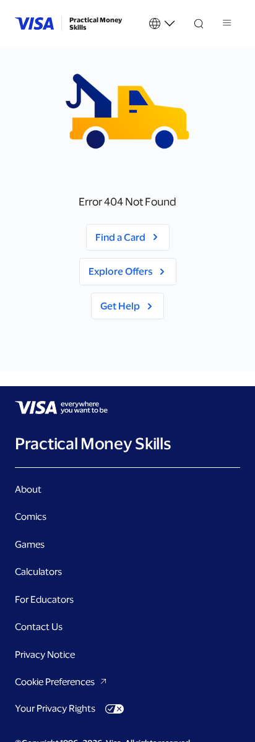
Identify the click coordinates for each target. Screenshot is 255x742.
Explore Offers (120, 271)
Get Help (120, 306)
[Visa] (34, 23)
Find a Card (120, 237)
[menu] (227, 24)
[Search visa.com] (199, 23)
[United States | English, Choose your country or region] (162, 23)
